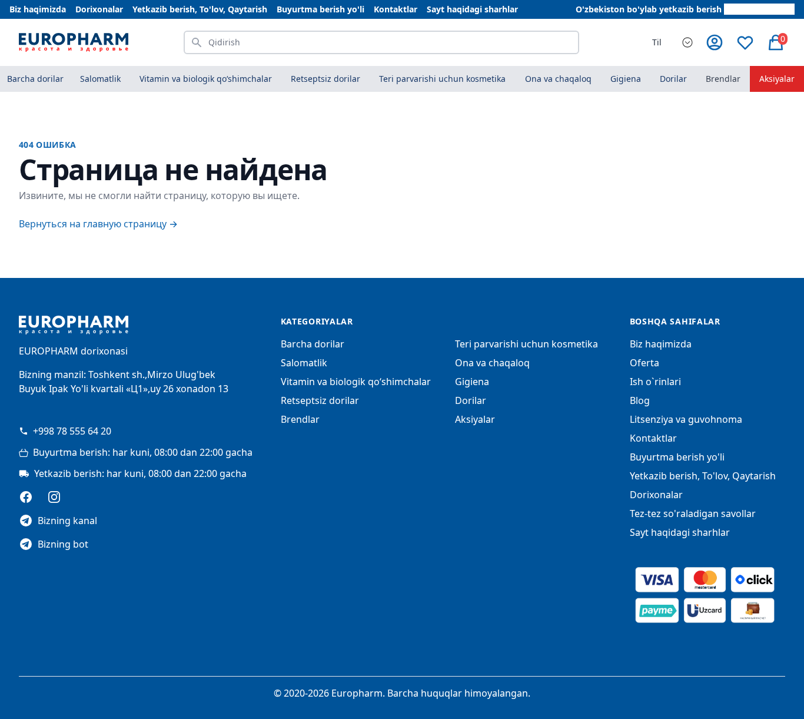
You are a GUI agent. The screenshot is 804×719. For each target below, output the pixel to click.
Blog (640, 400)
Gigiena (472, 381)
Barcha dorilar (35, 78)
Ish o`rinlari (655, 381)
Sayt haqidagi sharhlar (472, 9)
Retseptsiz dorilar (320, 400)
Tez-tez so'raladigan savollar (693, 513)
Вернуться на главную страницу (98, 223)
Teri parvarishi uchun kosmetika (526, 343)
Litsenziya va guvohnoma (686, 419)
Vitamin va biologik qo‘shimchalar (356, 381)
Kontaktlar (395, 9)
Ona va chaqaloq (492, 362)
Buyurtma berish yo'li (320, 9)
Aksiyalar (777, 78)
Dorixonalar (99, 9)
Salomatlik (304, 362)
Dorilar (470, 400)
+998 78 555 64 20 (72, 431)
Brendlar (723, 78)
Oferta (644, 362)
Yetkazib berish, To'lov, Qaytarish (199, 9)
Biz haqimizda (37, 9)
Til (657, 42)
